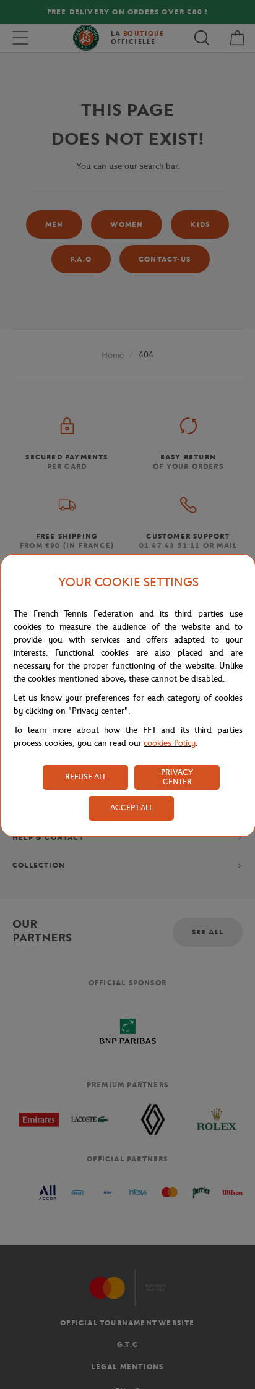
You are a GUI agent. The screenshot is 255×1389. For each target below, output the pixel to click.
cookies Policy (170, 743)
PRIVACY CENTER (177, 776)
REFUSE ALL (85, 776)
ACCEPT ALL (131, 807)
